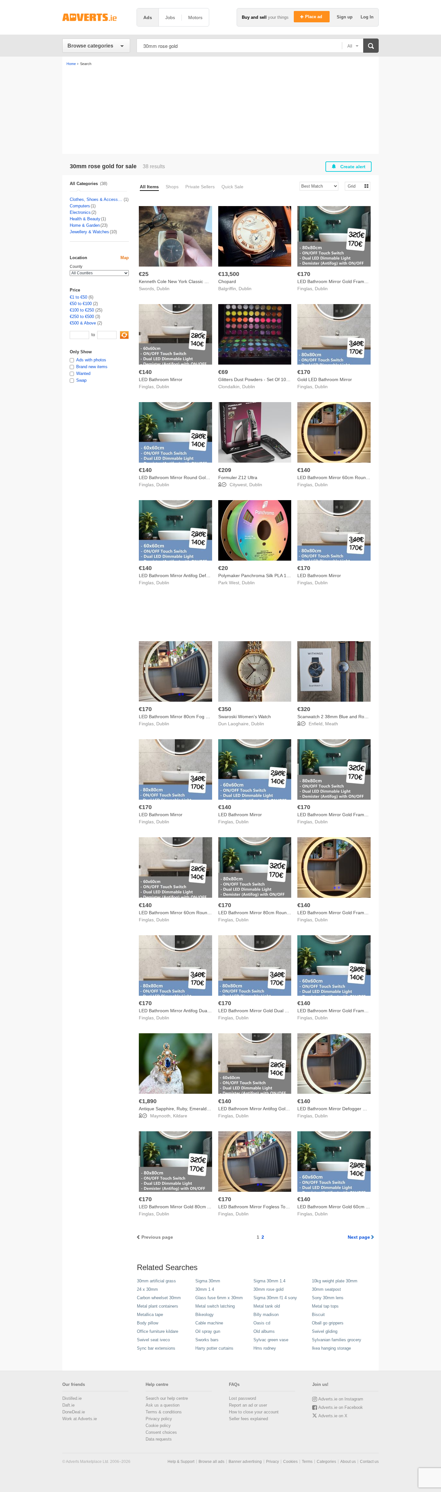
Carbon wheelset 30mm (159, 1297)
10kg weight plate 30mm (334, 1280)
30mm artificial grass (156, 1280)
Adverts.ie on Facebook (340, 1407)
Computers (80, 205)
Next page (359, 1237)
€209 (224, 470)
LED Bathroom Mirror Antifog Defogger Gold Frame (191, 575)
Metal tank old (266, 1306)
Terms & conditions (164, 1412)
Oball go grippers (328, 1323)
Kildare (180, 1115)
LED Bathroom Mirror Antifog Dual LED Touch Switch (192, 1010)
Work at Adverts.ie (79, 1418)
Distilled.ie (72, 1398)
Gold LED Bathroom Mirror (324, 379)
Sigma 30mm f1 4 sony (275, 1297)
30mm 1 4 (204, 1289)
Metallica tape (150, 1314)
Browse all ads (211, 1461)
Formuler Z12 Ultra (237, 477)
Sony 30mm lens (328, 1297)
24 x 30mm (147, 1289)
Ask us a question (162, 1405)
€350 (224, 709)
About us (348, 1461)
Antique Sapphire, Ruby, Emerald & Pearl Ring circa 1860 (197, 1108)
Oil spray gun (207, 1331)
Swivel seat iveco (153, 1339)
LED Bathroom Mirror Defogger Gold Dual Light (345, 1108)
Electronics (80, 212)
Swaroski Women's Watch (244, 716)
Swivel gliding (324, 1331)
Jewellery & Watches (89, 231)
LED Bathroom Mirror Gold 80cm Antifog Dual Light (191, 1206)
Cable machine (209, 1323)
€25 (144, 274)
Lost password (242, 1398)
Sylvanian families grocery (336, 1339)
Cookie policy (158, 1425)
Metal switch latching (215, 1306)
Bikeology (204, 1314)
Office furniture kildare (157, 1331)
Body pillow (147, 1323)
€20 (223, 568)
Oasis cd (261, 1323)
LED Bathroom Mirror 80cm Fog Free (177, 716)
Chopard (227, 281)
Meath (331, 723)
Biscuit (318, 1314)
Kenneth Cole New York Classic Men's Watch (185, 281)
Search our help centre (167, 1398)
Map (124, 258)
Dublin (163, 288)
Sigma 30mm (207, 1280)
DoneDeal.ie (73, 1412)
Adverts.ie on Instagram (340, 1399)
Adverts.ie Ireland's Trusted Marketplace (96, 17)
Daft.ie (68, 1405)
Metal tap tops (325, 1306)
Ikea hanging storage (331, 1348)
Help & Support (181, 1461)
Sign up (345, 17)
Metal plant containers (157, 1306)
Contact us (369, 1461)
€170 (303, 274)
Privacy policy (159, 1418)
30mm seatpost (326, 1289)
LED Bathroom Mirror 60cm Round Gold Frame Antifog (195, 912)
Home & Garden (85, 225)
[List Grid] (355, 185)
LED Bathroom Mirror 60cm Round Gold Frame (345, 477)
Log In (367, 17)
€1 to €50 (78, 297)
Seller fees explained (248, 1418)
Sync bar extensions (156, 1348)
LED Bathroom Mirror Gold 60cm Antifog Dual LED (348, 1206)
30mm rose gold (268, 1289)
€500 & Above (83, 323)
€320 (303, 709)
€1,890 (148, 1101)
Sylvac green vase (270, 1339)
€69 (223, 372)
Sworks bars (207, 1339)
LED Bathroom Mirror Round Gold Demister (183, 477)
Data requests (159, 1439)
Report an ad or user (248, 1405)
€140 (145, 372)
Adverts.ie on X (332, 1415)
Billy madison (266, 1314)
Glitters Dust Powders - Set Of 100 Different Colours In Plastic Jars (286, 379)
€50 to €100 (81, 303)
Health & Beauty (85, 218)
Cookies (290, 1461)
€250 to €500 (82, 316)
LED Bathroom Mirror (160, 379)
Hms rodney (264, 1348)
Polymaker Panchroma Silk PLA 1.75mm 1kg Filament (273, 575)
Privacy (272, 1461)
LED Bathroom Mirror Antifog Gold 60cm (259, 1108)
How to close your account (254, 1412)
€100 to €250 (82, 310)
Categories (326, 1461)
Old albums (264, 1331)
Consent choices (161, 1432)
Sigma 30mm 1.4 (269, 1280)
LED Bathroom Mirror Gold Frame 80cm (338, 281)
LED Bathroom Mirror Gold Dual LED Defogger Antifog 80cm (280, 1010)
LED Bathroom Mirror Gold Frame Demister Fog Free (352, 1010)
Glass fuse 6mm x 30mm (219, 1297)
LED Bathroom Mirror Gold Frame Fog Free (342, 912)
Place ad (314, 16)
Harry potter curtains (214, 1348)
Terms (307, 1461)
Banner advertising (245, 1461)
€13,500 (228, 274)
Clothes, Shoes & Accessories (96, 199)
